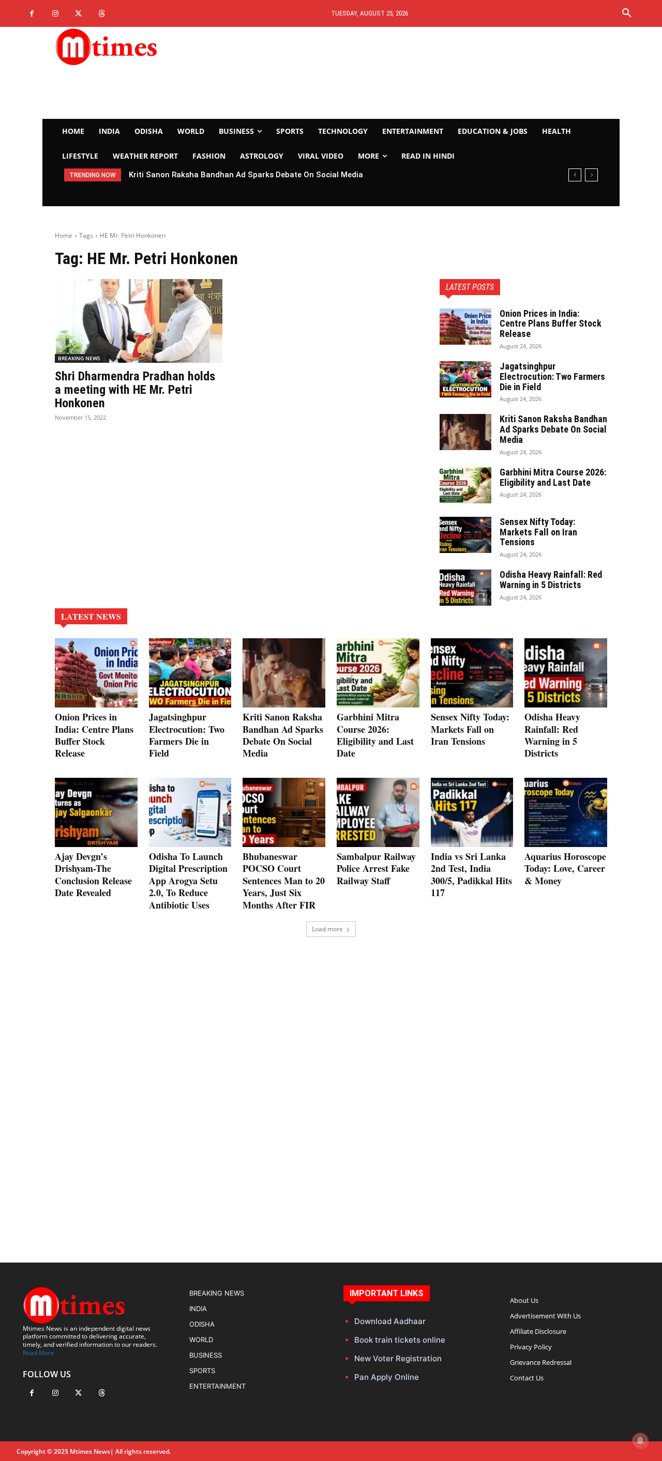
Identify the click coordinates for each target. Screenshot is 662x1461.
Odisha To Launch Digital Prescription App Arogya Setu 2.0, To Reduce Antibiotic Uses (188, 881)
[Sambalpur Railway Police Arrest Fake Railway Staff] (378, 812)
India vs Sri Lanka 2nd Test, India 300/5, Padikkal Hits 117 (471, 874)
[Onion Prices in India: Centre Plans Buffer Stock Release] (465, 327)
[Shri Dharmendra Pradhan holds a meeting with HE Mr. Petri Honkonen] (138, 321)
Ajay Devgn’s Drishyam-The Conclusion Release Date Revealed (93, 874)
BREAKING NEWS (79, 358)
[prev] (574, 174)
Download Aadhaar (390, 1321)
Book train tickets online (399, 1340)
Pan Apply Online (386, 1377)
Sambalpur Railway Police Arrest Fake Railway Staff (376, 868)
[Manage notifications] (640, 1441)
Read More (38, 1352)
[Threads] (102, 14)
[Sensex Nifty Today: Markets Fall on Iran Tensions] (465, 535)
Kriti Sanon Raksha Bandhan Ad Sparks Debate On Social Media (246, 174)
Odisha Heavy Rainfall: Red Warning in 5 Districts (551, 579)
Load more (327, 929)
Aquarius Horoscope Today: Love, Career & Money (565, 868)
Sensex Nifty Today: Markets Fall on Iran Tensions (538, 532)
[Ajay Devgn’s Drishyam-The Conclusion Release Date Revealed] (96, 812)
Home (63, 235)
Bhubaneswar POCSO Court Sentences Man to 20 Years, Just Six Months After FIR (284, 881)
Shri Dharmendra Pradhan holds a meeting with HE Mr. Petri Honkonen (135, 390)
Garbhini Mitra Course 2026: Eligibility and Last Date (553, 477)
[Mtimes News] (138, 46)
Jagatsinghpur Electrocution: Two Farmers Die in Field (552, 376)
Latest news (91, 616)
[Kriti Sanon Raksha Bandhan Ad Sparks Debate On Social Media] (465, 432)
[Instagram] (55, 14)
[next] (591, 174)
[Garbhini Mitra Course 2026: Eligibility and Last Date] (465, 485)
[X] (78, 14)
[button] (626, 13)
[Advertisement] (427, 73)
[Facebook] (32, 14)
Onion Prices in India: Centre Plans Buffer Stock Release (550, 324)
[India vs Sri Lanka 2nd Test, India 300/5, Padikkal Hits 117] (472, 812)
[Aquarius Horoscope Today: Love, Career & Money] (565, 812)
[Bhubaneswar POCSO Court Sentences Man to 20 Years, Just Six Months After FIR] (284, 812)
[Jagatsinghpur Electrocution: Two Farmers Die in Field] (465, 379)
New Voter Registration (398, 1358)
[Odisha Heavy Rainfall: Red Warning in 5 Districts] (465, 588)
